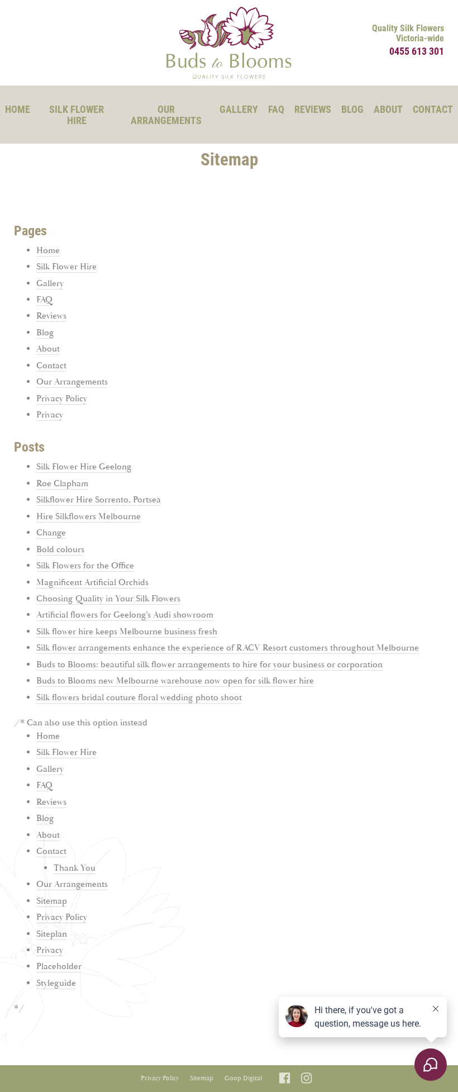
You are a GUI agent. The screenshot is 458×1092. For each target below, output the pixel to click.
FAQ (276, 109)
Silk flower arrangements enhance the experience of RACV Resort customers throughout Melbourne (227, 648)
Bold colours (60, 550)
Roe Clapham (62, 484)
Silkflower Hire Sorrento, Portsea (98, 500)
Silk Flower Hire (76, 114)
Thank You (75, 868)
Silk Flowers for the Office (85, 566)
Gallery (239, 109)
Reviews (312, 109)
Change (51, 533)
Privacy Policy (61, 399)
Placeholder (59, 966)
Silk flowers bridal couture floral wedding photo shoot (139, 698)
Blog (352, 109)
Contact (433, 109)
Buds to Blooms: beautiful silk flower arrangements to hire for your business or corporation (209, 665)
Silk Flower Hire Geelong (84, 467)
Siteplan (51, 934)
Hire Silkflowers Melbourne (88, 517)
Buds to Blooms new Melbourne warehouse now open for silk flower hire (175, 681)
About (388, 109)
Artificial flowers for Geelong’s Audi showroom (124, 615)
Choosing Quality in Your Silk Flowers (108, 599)
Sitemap (51, 901)
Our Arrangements (166, 114)
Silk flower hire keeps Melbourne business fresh (126, 632)
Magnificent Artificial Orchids (92, 582)
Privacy (49, 415)
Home (17, 109)
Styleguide (56, 983)
